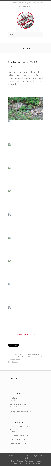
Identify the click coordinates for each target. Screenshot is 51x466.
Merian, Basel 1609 (35, 355)
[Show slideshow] (25, 334)
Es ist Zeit (13, 398)
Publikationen (29, 461)
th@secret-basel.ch (18, 439)
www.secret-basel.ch (18, 443)
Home (12, 461)
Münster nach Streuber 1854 (21, 411)
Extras (39, 461)
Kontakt (28, 463)
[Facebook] (14, 7)
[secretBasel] (25, 20)
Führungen (14, 463)
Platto (24, 66)
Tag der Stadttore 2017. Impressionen (15, 358)
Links (22, 463)
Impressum (37, 463)
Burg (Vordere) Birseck (19, 404)
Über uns (20, 461)
